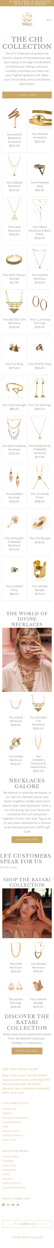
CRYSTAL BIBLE (10, 1156)
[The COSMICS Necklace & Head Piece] (38, 742)
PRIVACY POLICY (11, 1131)
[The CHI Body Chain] (40, 477)
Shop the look (27, 839)
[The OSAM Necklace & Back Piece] (40, 210)
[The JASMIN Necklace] (14, 165)
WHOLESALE (9, 1170)
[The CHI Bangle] (40, 521)
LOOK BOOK (9, 1165)
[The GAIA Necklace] (14, 210)
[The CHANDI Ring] (14, 569)
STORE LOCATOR (11, 1183)
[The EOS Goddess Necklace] (14, 429)
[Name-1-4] (3, 629)
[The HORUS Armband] (40, 117)
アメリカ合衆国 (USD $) (26, 1224)
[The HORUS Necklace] (40, 258)
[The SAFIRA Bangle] (40, 569)
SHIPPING (7, 1113)
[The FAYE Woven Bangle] (14, 258)
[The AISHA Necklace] (16, 703)
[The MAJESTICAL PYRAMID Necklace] (40, 429)
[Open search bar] (5, 20)
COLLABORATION (11, 1122)
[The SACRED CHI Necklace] (14, 302)
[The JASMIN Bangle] (38, 985)
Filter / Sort (27, 95)
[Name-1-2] (28, 669)
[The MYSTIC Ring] (40, 347)
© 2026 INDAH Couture (27, 1237)
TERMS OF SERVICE (12, 1135)
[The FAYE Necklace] (16, 950)
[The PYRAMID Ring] (40, 165)
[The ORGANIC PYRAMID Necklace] (14, 521)
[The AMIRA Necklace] (16, 742)
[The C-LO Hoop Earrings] (40, 302)
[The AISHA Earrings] (16, 985)
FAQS (5, 1126)
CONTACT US (9, 1109)
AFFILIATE (7, 1178)
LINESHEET (8, 1161)
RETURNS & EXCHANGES (15, 1117)
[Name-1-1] (18, 658)
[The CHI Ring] (14, 347)
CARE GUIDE (9, 1140)
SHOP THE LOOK (27, 1051)
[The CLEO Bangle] (14, 388)
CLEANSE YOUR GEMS (14, 1187)
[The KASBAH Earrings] (14, 477)
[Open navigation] (2, 20)
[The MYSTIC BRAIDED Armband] (14, 117)
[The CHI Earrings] (40, 388)
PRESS (5, 1174)
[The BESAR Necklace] (38, 950)
